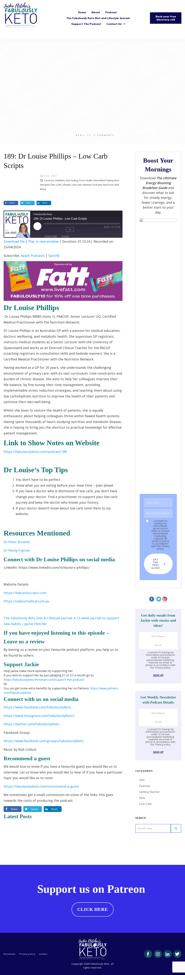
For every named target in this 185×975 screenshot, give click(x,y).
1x (70, 229)
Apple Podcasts (33, 255)
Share (65, 236)
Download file (14, 241)
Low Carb (145, 804)
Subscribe (51, 236)
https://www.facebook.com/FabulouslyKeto (37, 707)
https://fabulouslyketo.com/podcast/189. (36, 451)
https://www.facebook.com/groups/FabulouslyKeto (43, 741)
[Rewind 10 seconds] (60, 229)
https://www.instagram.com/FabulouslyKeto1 (39, 715)
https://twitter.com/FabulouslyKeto (31, 724)
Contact (43, 954)
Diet (142, 780)
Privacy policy (163, 547)
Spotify (54, 255)
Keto (142, 798)
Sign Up (158, 675)
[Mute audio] (49, 229)
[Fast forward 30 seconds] (81, 229)
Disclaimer (10, 954)
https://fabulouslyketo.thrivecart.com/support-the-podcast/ (44, 680)
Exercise (144, 786)
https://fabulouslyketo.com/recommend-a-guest (41, 786)
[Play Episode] (37, 226)
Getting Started (149, 792)
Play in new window (43, 241)
